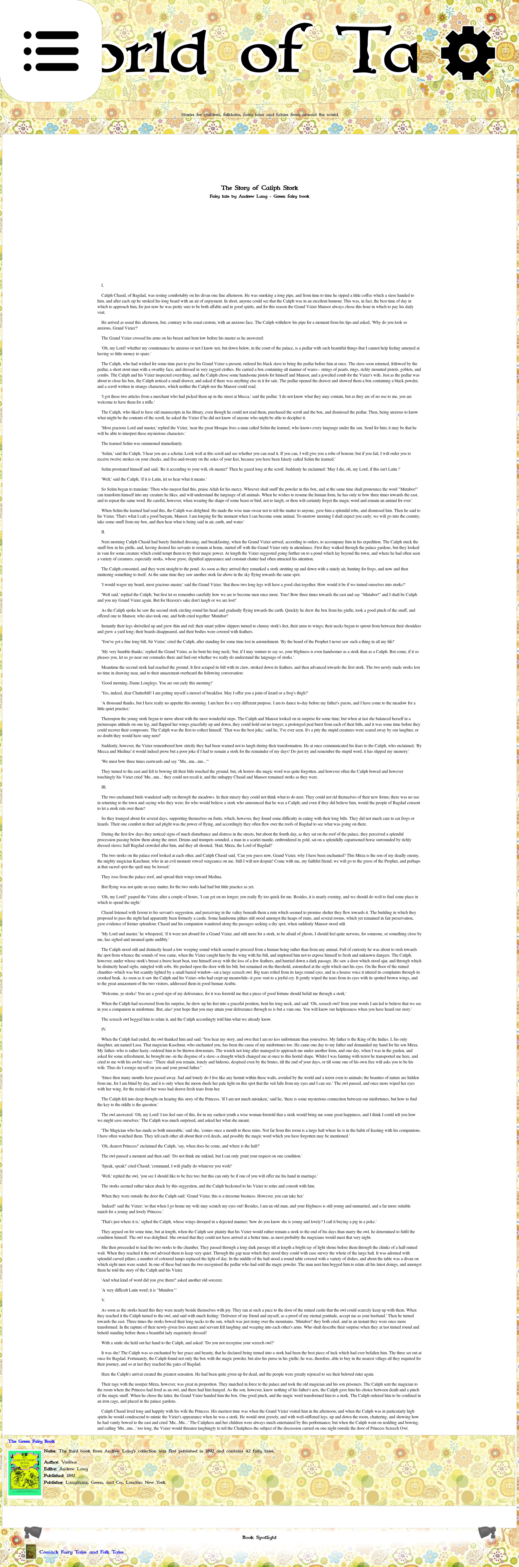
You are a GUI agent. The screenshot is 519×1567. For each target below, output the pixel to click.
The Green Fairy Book (31, 1441)
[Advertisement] (259, 240)
